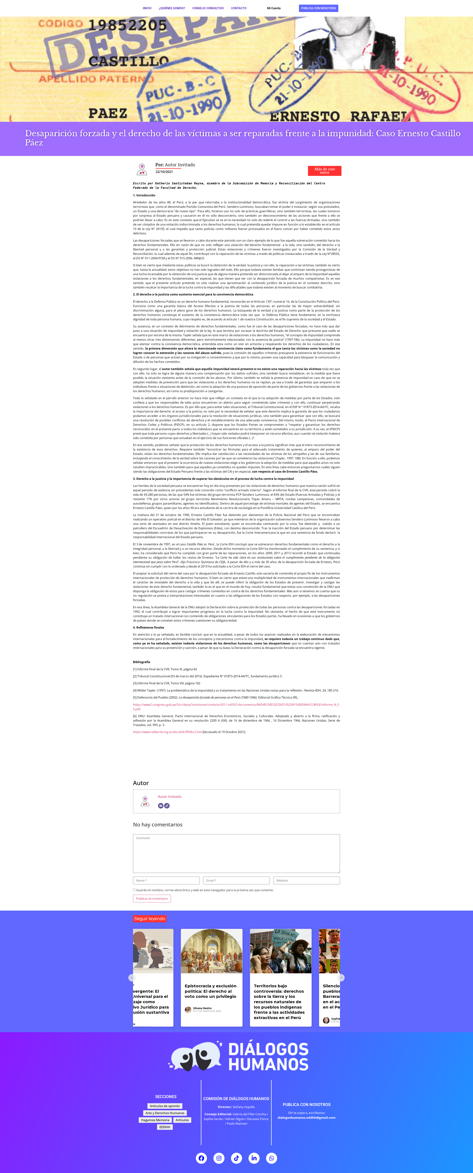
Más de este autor (324, 171)
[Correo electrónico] (161, 806)
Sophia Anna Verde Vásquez (236, 1018)
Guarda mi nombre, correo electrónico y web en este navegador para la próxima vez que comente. (205, 890)
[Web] (167, 806)
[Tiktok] (236, 1158)
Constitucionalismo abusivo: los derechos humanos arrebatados (303, 991)
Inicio (147, 8)
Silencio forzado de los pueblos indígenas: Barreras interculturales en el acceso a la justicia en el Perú (236, 996)
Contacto (238, 8)
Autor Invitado (169, 796)
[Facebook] (201, 1158)
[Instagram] (218, 1158)
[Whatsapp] (271, 1158)
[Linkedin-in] (254, 1158)
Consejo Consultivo (208, 8)
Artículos (147, 979)
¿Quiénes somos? (172, 8)
